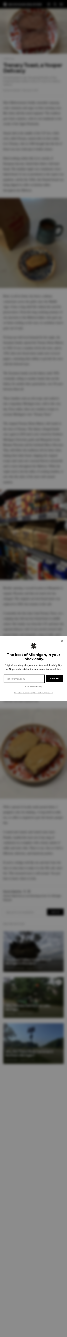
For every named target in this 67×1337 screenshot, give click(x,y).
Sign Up (54, 678)
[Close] (62, 641)
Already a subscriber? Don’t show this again (33, 692)
